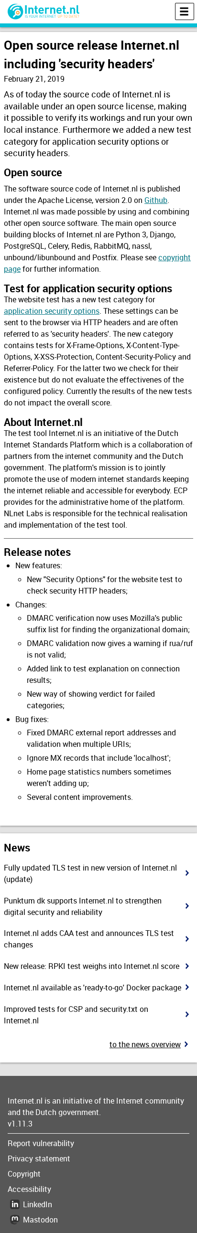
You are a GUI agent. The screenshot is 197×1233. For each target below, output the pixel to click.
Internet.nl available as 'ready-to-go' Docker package (92, 987)
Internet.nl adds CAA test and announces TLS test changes (89, 939)
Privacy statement (39, 1158)
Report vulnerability (41, 1143)
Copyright (24, 1174)
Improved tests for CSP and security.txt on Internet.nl (76, 1015)
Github (155, 200)
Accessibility (29, 1189)
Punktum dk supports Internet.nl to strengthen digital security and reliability (83, 906)
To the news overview (145, 1044)
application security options (51, 311)
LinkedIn (37, 1204)
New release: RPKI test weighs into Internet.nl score (91, 966)
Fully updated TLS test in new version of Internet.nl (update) (90, 873)
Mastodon (40, 1219)
